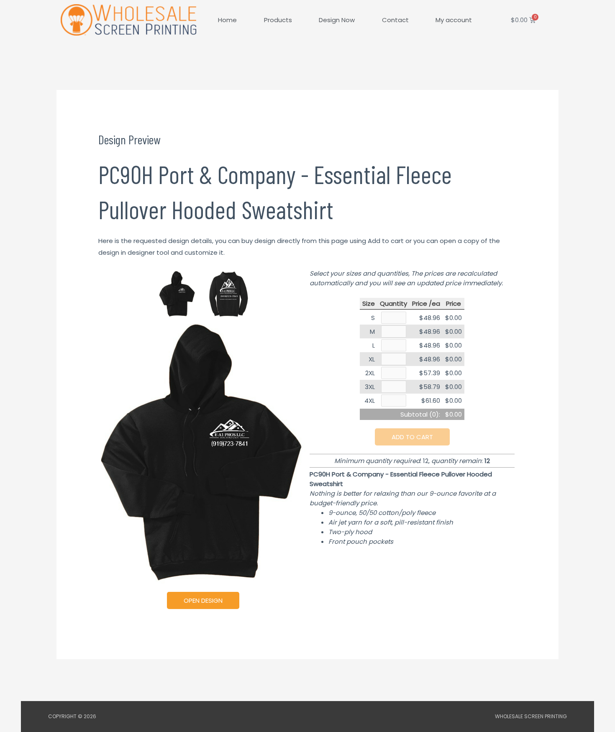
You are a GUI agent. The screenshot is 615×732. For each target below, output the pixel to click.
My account (454, 19)
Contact (395, 19)
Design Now (337, 19)
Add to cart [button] (412, 437)
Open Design (203, 600)
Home (227, 19)
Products (278, 19)
